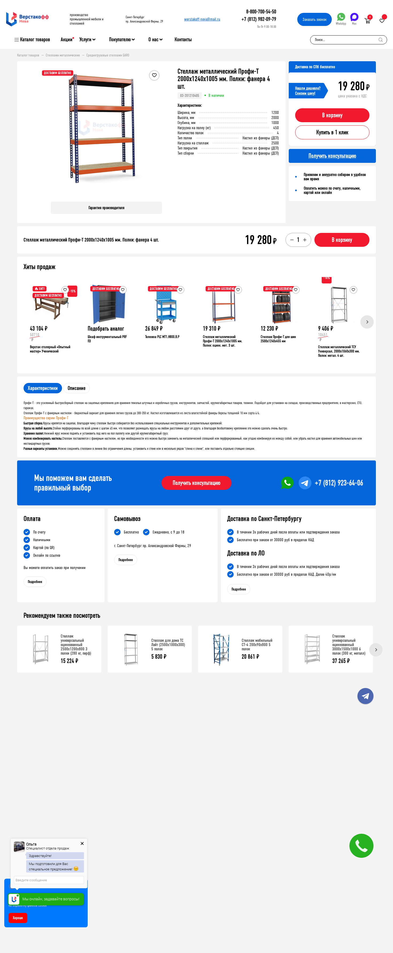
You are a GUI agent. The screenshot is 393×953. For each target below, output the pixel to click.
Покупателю (120, 39)
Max (354, 23)
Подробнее (35, 581)
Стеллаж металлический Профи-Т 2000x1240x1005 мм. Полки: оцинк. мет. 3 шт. (222, 341)
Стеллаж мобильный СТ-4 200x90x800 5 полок (257, 644)
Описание (77, 388)
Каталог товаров (35, 39)
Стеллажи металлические (63, 55)
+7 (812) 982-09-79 (258, 19)
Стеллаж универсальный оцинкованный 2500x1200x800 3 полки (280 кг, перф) (76, 644)
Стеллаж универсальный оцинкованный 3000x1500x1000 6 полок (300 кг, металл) (348, 644)
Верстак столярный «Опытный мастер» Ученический (50, 349)
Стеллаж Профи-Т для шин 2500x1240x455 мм (278, 339)
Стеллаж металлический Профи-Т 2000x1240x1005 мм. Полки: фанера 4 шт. (91, 240)
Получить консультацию (196, 482)
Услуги (85, 39)
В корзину (332, 115)
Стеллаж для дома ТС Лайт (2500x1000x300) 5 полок (168, 644)
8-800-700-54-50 (261, 11)
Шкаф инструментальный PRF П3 (107, 339)
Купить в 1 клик (332, 132)
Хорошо (18, 918)
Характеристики (43, 388)
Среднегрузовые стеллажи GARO (107, 55)
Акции (66, 39)
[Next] (367, 322)
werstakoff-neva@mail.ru (202, 19)
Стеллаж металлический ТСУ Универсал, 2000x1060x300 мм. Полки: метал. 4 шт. (339, 351)
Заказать (314, 19)
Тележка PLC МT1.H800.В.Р (162, 337)
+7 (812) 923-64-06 (339, 483)
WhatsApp (341, 23)
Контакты (183, 39)
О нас (153, 39)
